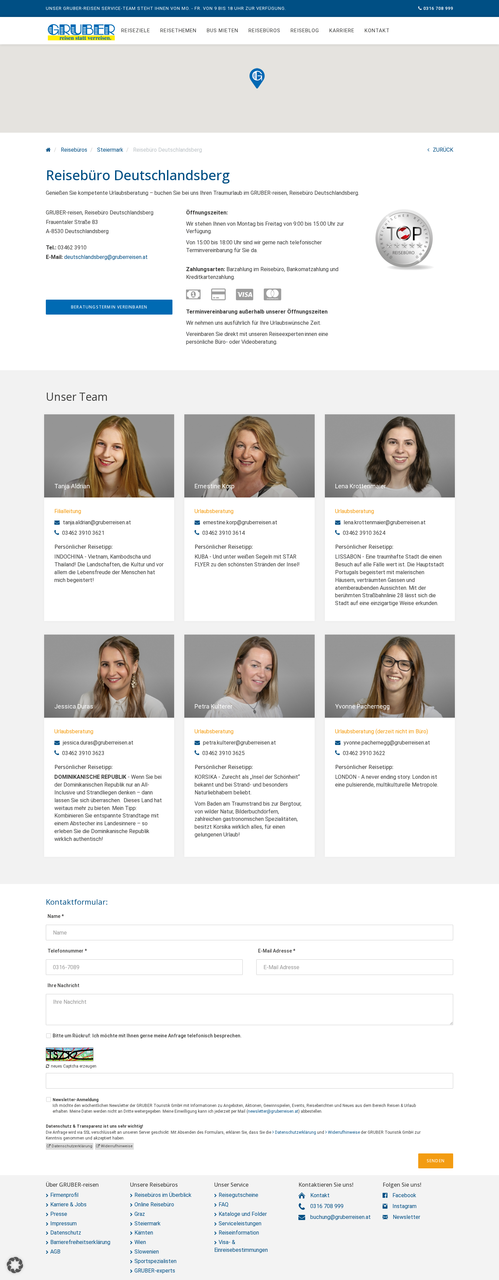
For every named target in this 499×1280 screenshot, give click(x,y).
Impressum (63, 1223)
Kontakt (377, 30)
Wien (140, 1242)
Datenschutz (65, 1232)
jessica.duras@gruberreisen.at (97, 742)
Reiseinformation (239, 1232)
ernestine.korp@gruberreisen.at (239, 522)
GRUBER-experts (154, 1270)
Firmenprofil (64, 1195)
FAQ (223, 1204)
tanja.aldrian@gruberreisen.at (96, 522)
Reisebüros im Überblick (162, 1195)
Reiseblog (305, 30)
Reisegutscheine (238, 1195)
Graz (139, 1214)
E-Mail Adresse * (276, 951)
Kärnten (143, 1232)
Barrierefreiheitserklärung (80, 1242)
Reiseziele (135, 30)
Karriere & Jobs (68, 1204)
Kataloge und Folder (243, 1214)
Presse (58, 1214)
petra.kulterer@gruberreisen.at (239, 742)
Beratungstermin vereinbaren (109, 307)
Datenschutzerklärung (295, 1132)
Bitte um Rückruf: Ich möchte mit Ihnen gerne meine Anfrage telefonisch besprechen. (147, 1035)
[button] (257, 78)
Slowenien (146, 1251)
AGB (55, 1251)
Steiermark (147, 1223)
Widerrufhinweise (344, 1132)
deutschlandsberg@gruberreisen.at (106, 257)
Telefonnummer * (67, 951)
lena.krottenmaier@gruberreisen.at (384, 522)
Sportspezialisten (155, 1261)
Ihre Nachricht (63, 985)
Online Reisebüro (154, 1204)
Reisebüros (264, 30)
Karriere (341, 30)
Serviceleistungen (240, 1223)
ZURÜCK (443, 150)
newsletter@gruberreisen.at (273, 1111)
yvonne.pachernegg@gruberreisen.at (386, 742)
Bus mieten (222, 30)
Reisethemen (178, 30)
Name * (56, 916)
